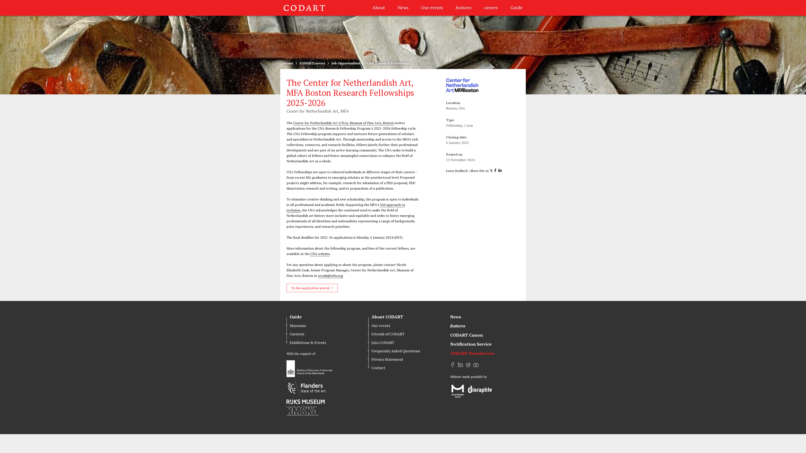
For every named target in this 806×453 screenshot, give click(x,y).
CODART (312, 63)
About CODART (387, 317)
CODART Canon (466, 335)
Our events (432, 7)
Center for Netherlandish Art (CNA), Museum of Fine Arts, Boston (343, 123)
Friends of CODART (388, 333)
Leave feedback (457, 170)
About (378, 7)
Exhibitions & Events (308, 342)
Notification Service (471, 344)
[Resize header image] (799, 88)
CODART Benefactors (472, 353)
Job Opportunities (345, 63)
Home (288, 63)
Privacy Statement (387, 359)
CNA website (320, 253)
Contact (378, 367)
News (403, 7)
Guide (516, 7)
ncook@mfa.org (330, 275)
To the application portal (310, 288)
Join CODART (383, 342)
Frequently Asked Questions (396, 350)
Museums (298, 325)
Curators (297, 333)
